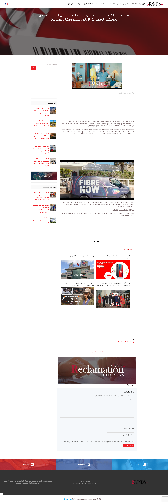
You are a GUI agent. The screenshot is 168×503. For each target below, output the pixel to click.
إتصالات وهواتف (128, 341)
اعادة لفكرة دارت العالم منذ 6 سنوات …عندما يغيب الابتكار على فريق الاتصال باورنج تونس (79, 284)
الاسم (132, 422)
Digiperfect (68, 499)
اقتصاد (102, 4)
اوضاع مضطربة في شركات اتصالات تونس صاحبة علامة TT (78, 257)
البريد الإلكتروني (128, 428)
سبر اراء (79, 4)
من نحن (70, 4)
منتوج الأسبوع (122, 4)
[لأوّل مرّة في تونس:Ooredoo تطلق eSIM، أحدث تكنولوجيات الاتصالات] (113, 269)
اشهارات (119, 341)
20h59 (119, 93)
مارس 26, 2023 (128, 93)
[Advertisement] (110, 108)
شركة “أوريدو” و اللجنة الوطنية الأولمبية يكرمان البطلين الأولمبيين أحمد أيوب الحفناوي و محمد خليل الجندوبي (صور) (113, 285)
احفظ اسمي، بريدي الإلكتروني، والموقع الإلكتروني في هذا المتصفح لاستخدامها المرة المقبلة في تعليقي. (98, 441)
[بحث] (33, 68)
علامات (134, 4)
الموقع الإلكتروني (128, 435)
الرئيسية (142, 4)
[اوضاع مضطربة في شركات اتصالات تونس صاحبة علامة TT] (77, 269)
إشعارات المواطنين (90, 4)
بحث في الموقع (51, 64)
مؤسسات (111, 4)
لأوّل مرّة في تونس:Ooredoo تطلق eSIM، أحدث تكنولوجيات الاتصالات (116, 257)
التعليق (131, 399)
